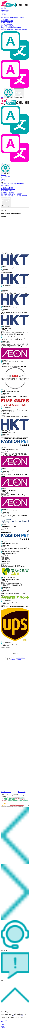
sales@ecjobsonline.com (17, 659)
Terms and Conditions (19, 1015)
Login (8, 97)
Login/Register (5, 173)
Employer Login (18, 97)
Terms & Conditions (6, 792)
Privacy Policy (22, 792)
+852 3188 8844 (20, 658)
